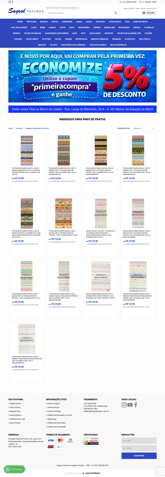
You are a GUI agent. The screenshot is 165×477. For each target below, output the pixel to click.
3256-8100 (129, 2)
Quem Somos (140, 8)
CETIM (62, 27)
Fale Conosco (152, 8)
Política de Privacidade (57, 426)
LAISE (33, 27)
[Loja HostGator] (90, 473)
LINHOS (52, 27)
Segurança (52, 419)
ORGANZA (116, 39)
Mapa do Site (15, 411)
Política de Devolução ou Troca (60, 415)
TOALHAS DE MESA (97, 45)
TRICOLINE (31, 21)
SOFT (83, 33)
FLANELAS (149, 27)
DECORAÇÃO (124, 27)
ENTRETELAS (81, 39)
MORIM (68, 39)
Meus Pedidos (129, 8)
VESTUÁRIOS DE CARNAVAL (73, 45)
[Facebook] (12, 2)
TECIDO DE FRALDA (32, 33)
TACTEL (58, 39)
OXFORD (18, 39)
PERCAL (137, 27)
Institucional (15, 399)
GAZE (74, 33)
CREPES (97, 27)
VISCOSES (100, 21)
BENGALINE (109, 27)
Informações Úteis (56, 399)
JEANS (79, 21)
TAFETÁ (54, 21)
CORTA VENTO (32, 39)
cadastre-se (74, 8)
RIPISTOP (109, 33)
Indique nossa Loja (17, 419)
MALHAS (42, 45)
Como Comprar (54, 403)
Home (20, 21)
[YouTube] (130, 404)
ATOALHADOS (115, 21)
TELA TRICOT (145, 39)
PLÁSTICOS (130, 39)
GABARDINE (67, 21)
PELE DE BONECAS (118, 45)
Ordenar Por (123, 128)
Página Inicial (15, 403)
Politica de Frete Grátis (57, 423)
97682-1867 (149, 2)
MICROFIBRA (84, 27)
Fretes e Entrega (54, 411)
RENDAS (16, 33)
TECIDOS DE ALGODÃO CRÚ (129, 33)
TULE (127, 21)
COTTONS (46, 39)
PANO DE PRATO (141, 21)
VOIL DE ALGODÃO (19, 27)
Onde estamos (15, 415)
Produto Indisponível (101, 213)
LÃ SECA (53, 45)
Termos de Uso (53, 407)
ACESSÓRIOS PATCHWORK (56, 33)
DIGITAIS (44, 21)
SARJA (89, 21)
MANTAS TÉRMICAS (100, 39)
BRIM (42, 27)
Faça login (64, 8)
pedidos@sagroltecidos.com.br (96, 411)
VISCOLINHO (95, 33)
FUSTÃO (148, 33)
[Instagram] (9, 2)
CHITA (72, 27)
